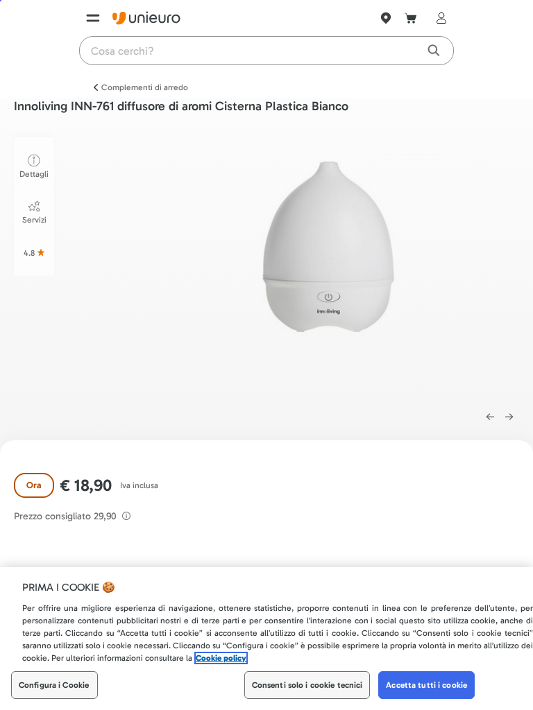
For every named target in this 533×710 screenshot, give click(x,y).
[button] (330, 266)
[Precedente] (490, 416)
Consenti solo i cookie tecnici (307, 685)
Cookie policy (221, 658)
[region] (266, 638)
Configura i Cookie (54, 685)
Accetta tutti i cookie (426, 685)
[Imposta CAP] (386, 18)
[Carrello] (411, 18)
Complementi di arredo (144, 87)
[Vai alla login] (438, 18)
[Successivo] (509, 416)
